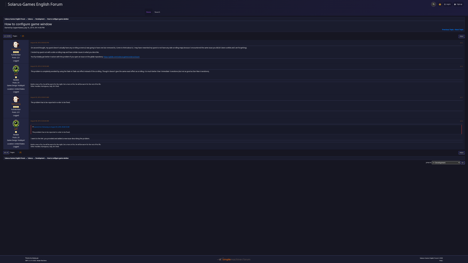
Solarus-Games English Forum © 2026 (431, 258)
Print (462, 36)
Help (440, 260)
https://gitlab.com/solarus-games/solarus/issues (122, 57)
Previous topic (448, 29)
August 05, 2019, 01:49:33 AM (40, 66)
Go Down (7, 36)
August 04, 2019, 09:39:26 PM (40, 42)
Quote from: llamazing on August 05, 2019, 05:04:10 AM (51, 127)
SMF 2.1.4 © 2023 (30, 260)
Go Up (6, 152)
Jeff (16, 74)
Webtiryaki (35, 258)
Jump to (428, 162)
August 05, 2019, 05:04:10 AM (40, 97)
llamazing (16, 49)
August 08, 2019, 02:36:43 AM (40, 121)
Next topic (459, 29)
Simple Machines (42, 260)
